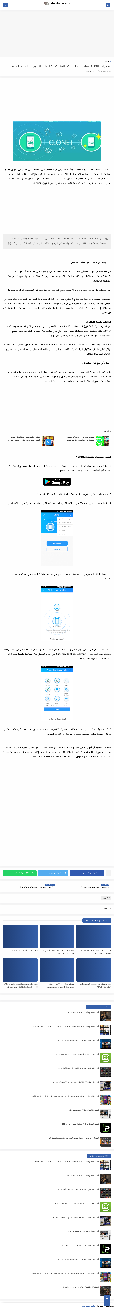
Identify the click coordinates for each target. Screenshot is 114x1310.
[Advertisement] (57, 31)
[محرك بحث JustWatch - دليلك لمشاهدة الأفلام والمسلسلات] (57, 970)
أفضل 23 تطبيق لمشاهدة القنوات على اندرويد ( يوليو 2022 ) (94, 952)
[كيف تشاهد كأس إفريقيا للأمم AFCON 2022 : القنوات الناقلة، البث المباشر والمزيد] (20, 970)
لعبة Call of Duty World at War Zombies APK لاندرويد (79, 1287)
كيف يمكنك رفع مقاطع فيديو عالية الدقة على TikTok (95, 986)
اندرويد (107, 61)
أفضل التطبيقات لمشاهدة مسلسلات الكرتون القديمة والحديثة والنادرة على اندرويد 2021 (65, 1096)
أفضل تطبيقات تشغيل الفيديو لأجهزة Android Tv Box (78, 1040)
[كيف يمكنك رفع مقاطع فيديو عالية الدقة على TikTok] (93, 970)
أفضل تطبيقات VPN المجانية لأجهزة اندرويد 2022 (80, 1124)
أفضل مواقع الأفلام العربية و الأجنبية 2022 (83, 1013)
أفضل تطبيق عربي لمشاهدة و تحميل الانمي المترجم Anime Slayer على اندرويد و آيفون (24, 439)
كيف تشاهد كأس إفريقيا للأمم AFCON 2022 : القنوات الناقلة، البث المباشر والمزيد (21, 986)
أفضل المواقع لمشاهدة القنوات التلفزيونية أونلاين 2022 (78, 1068)
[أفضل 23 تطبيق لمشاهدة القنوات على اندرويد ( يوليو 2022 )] (93, 936)
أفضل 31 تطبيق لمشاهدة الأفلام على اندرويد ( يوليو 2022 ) (58, 952)
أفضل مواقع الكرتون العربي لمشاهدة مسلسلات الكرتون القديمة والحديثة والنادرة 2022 (66, 1027)
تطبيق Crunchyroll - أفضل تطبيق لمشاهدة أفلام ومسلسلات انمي (73, 1138)
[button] (87, 873)
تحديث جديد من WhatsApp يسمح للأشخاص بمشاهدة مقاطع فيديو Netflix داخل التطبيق (80, 439)
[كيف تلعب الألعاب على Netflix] (20, 936)
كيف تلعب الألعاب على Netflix (24, 951)
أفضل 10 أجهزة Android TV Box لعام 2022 (83, 1110)
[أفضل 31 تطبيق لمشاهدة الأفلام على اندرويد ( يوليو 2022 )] (57, 936)
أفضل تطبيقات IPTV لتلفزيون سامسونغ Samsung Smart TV (76, 1082)
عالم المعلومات (88, 1306)
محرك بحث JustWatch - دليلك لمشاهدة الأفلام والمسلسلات (60, 986)
